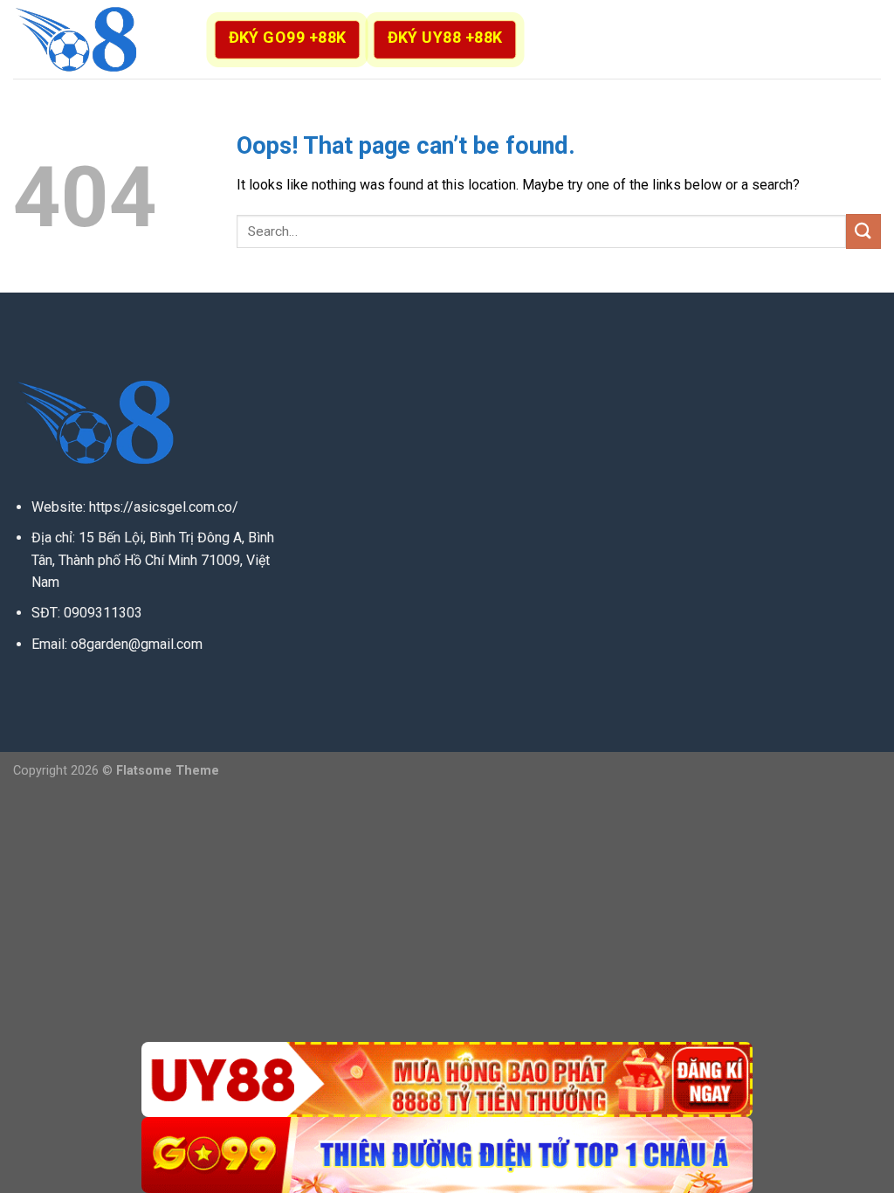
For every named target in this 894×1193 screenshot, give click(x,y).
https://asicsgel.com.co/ (163, 507)
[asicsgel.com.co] (100, 39)
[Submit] (863, 231)
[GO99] (447, 1155)
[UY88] (447, 1080)
